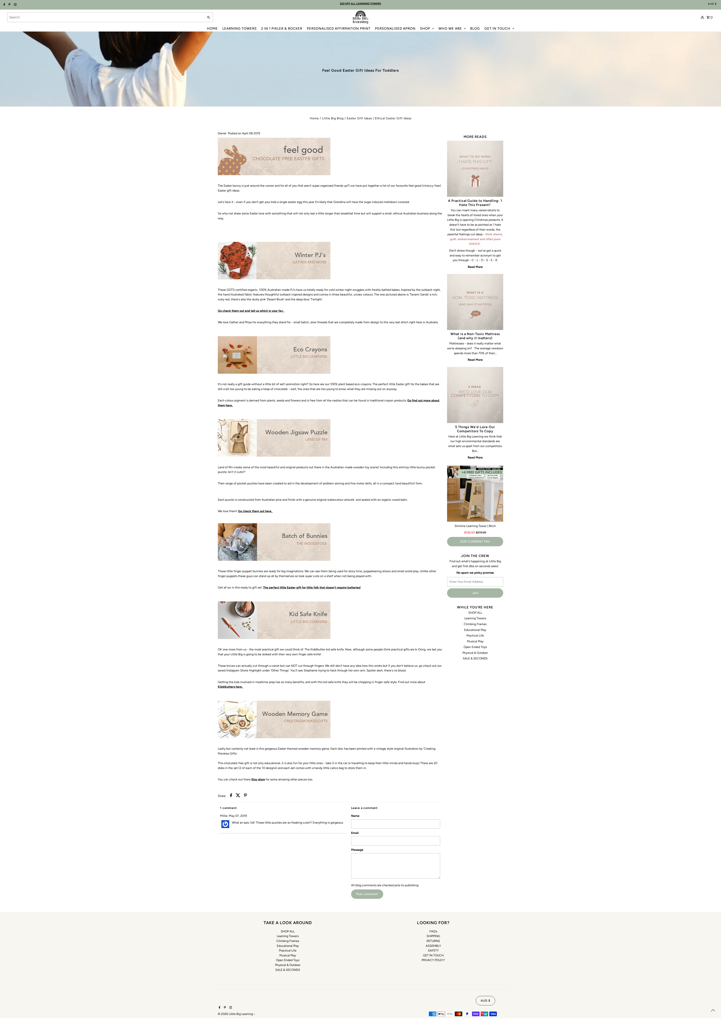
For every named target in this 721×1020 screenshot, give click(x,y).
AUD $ (712, 3)
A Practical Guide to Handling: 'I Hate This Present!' (475, 203)
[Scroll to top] (713, 1010)
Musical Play (475, 641)
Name (355, 816)
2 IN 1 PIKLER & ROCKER (281, 28)
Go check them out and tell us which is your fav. (251, 311)
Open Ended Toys (475, 647)
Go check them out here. (255, 511)
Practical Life (475, 635)
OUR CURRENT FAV (475, 541)
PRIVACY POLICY (433, 960)
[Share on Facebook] (231, 796)
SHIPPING (433, 936)
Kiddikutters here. (230, 687)
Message (357, 850)
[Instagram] (15, 5)
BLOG (475, 28)
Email (355, 833)
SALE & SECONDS (475, 658)
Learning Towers (475, 618)
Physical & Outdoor (475, 653)
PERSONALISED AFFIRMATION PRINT (338, 28)
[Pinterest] (9, 5)
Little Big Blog (333, 118)
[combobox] (105, 17)
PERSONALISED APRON (395, 28)
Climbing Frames (475, 624)
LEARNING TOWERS (239, 28)
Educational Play (475, 630)
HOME (212, 28)
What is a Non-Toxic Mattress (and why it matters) (475, 336)
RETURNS (433, 941)
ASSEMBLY (433, 946)
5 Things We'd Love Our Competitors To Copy (475, 429)
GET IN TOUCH (497, 28)
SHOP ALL (475, 612)
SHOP (425, 28)
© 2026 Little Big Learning (236, 1014)
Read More (475, 267)
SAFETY (433, 950)
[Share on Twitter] (238, 796)
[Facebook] (4, 5)
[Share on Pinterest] (245, 796)
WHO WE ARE (450, 28)
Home (314, 118)
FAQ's (433, 931)
